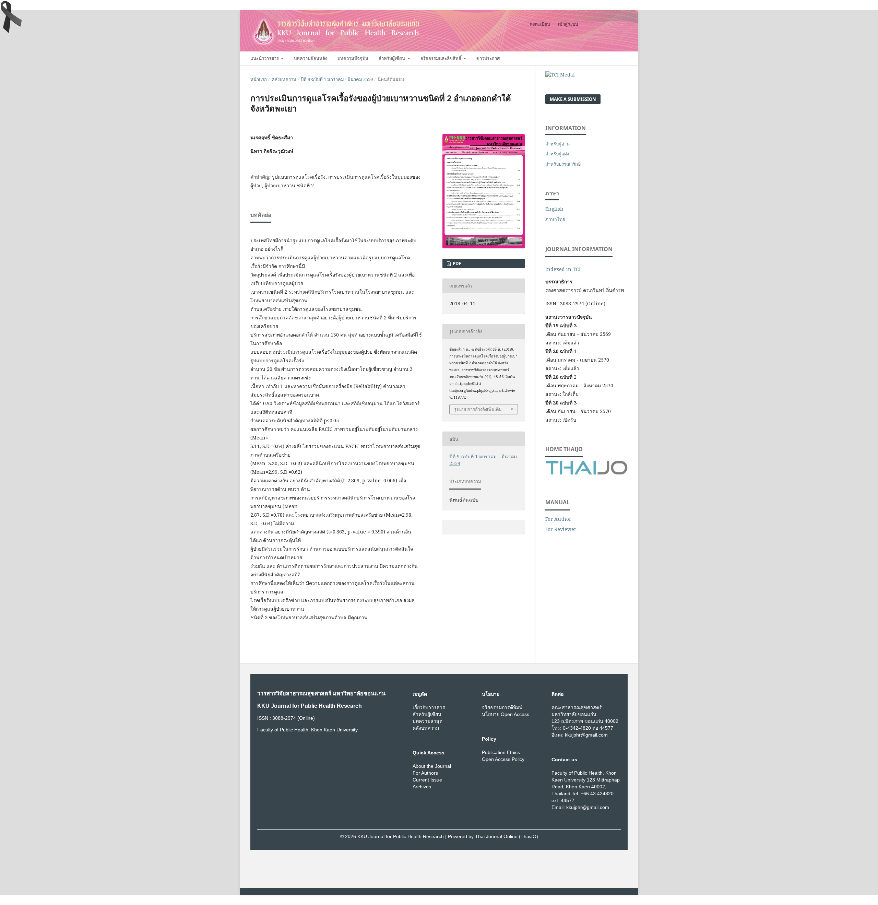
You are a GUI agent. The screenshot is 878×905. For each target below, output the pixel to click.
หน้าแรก (258, 79)
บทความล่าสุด (427, 721)
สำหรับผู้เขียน (392, 58)
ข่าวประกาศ (488, 58)
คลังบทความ (284, 79)
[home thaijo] (586, 473)
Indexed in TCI (563, 269)
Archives (422, 786)
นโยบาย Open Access (505, 714)
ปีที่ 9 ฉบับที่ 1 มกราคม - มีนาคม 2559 (337, 79)
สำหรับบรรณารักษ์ (563, 164)
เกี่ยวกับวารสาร (429, 707)
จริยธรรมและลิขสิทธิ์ (441, 58)
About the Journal (432, 766)
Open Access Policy (503, 759)
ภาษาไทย (555, 219)
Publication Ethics (501, 752)
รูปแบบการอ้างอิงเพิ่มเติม (478, 409)
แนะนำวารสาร (265, 58)
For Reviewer (561, 529)
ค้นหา (616, 58)
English (554, 208)
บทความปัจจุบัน (352, 58)
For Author (558, 519)
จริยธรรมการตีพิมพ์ (502, 707)
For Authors (425, 773)
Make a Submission (573, 99)
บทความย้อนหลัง (310, 58)
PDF (456, 263)
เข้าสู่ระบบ (568, 24)
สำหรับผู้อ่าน (557, 144)
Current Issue (427, 780)
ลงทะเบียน (540, 24)
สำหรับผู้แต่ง (557, 154)
